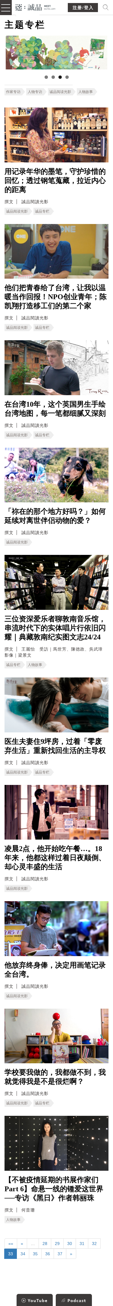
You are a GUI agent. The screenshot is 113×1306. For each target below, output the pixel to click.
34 (22, 1253)
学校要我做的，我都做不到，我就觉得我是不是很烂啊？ (55, 1076)
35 (35, 1253)
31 (82, 1243)
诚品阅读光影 (60, 92)
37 (60, 1253)
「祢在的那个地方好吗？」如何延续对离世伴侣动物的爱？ (55, 515)
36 (47, 1253)
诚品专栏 (42, 211)
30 (69, 1243)
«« (10, 1243)
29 (57, 1243)
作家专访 (13, 92)
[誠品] (36, 7)
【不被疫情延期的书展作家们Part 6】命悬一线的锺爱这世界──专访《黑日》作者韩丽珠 (54, 1189)
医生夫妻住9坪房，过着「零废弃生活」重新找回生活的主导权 (55, 746)
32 (94, 1243)
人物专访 (35, 92)
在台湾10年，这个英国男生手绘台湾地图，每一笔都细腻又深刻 (55, 408)
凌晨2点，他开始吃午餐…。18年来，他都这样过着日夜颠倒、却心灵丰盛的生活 (55, 858)
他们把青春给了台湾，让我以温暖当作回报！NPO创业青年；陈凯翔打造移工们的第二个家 (56, 297)
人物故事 (85, 92)
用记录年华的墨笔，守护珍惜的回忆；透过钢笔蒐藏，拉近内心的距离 (55, 181)
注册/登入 (83, 7)
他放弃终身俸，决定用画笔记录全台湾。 (55, 969)
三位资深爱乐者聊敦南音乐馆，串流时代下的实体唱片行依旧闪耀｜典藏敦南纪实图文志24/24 (55, 628)
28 (44, 1243)
